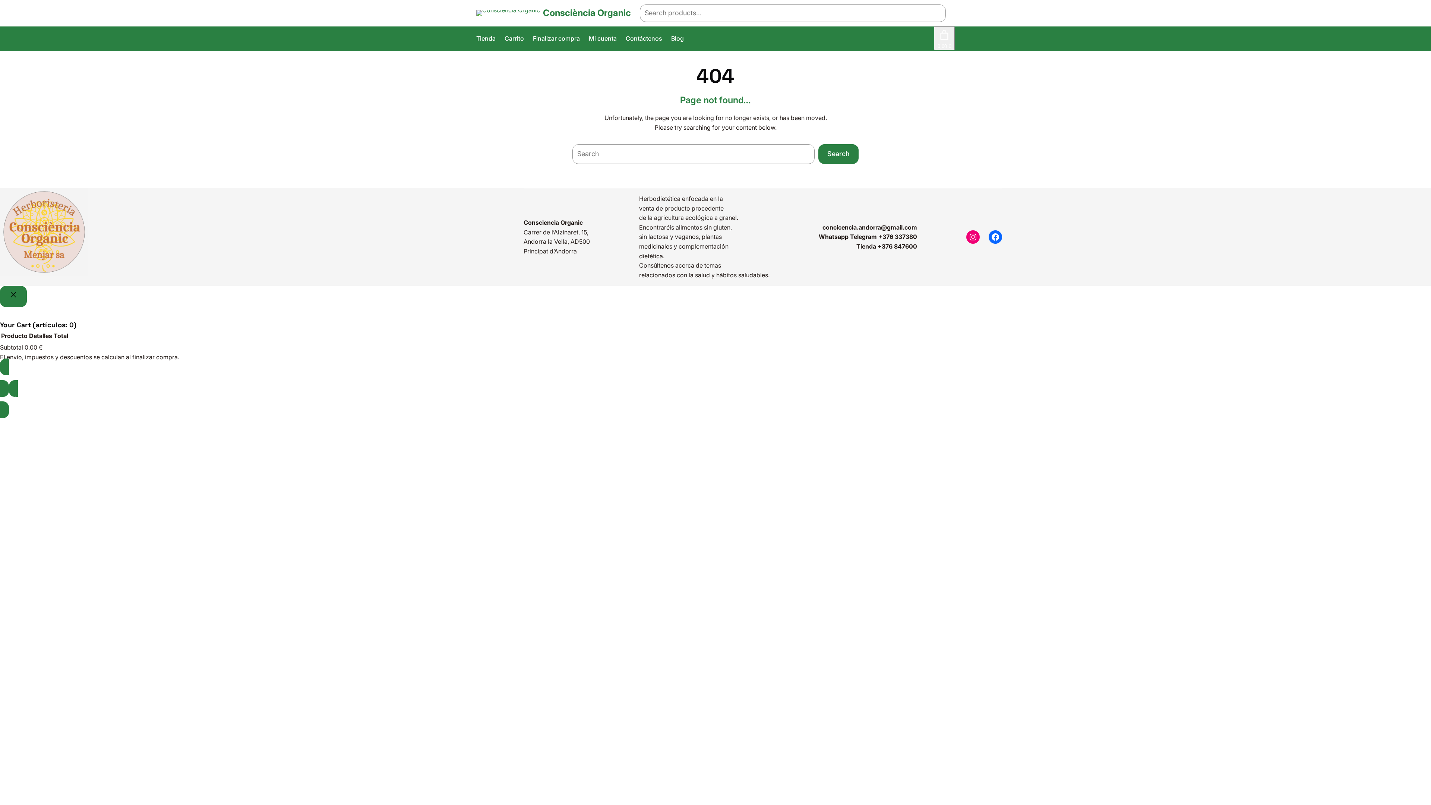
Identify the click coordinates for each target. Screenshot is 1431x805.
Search (838, 154)
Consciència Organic (587, 12)
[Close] (13, 296)
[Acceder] (928, 38)
